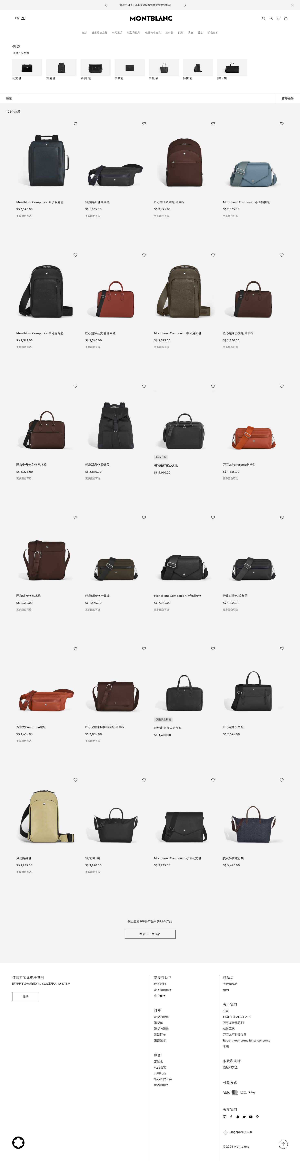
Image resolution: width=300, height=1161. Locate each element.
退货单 (158, 1023)
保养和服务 (161, 1085)
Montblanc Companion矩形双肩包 (39, 202)
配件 (180, 33)
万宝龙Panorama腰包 (31, 727)
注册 (26, 996)
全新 (84, 33)
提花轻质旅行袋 (233, 858)
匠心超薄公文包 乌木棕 (238, 333)
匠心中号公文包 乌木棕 (31, 464)
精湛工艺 (229, 1028)
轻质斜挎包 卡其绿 (97, 595)
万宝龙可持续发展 (235, 1034)
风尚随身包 (23, 858)
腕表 (190, 33)
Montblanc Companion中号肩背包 (39, 333)
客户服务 (160, 996)
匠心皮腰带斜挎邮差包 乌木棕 (104, 727)
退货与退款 (161, 1028)
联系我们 (160, 984)
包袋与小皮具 (153, 33)
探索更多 (213, 33)
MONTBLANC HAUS (237, 1017)
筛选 (9, 98)
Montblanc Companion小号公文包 (177, 858)
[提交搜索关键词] (264, 18)
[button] (271, 18)
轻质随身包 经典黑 (97, 202)
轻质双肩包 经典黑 (97, 464)
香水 (200, 33)
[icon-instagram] (224, 1117)
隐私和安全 (230, 1067)
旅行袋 (169, 33)
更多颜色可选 (23, 216)
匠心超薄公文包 (233, 727)
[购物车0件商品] (286, 19)
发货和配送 (161, 1017)
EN (17, 18)
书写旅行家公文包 (166, 465)
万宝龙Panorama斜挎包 (239, 464)
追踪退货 (160, 1040)
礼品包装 (160, 1067)
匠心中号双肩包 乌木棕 (169, 202)
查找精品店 (230, 984)
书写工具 (117, 33)
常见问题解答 (163, 990)
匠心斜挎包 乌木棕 (28, 595)
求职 (226, 1046)
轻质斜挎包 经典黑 (235, 595)
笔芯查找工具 (163, 1079)
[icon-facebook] (231, 1117)
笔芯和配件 (133, 33)
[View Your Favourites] (278, 19)
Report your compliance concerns (246, 1040)
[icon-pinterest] (257, 1117)
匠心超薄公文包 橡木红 (100, 333)
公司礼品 (160, 1073)
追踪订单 (160, 1034)
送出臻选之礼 (100, 33)
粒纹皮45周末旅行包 (167, 728)
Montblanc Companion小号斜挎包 (246, 202)
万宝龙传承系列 (233, 1023)
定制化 (158, 1061)
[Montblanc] (150, 18)
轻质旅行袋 (92, 858)
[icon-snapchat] (237, 1117)
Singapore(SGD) (241, 1132)
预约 (226, 990)
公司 (226, 1011)
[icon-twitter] (244, 1117)
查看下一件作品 (150, 934)
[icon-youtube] (250, 1117)
